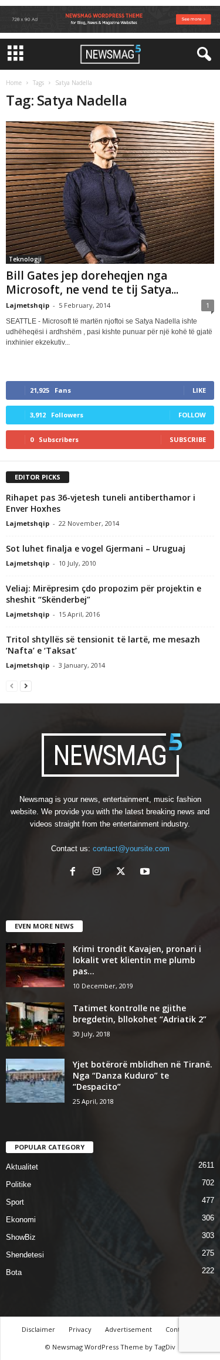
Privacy (80, 1329)
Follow (192, 414)
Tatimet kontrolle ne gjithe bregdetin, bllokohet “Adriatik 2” (140, 1013)
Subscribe (188, 439)
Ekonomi (21, 1219)
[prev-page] (12, 685)
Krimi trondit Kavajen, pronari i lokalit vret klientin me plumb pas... (137, 960)
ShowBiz (21, 1237)
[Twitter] (123, 872)
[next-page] (26, 685)
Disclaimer (38, 1329)
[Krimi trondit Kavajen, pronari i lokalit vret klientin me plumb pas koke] (35, 965)
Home (14, 83)
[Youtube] (146, 872)
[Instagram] (99, 872)
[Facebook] (75, 872)
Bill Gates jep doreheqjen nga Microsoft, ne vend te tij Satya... (92, 282)
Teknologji (25, 259)
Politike (18, 1184)
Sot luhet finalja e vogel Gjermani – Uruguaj (95, 548)
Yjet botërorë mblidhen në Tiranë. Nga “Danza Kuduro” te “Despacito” (142, 1075)
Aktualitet (22, 1166)
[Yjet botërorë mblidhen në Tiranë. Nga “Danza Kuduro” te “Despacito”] (35, 1081)
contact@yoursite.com (131, 848)
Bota (14, 1272)
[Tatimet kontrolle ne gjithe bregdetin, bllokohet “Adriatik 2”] (35, 1024)
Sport (15, 1202)
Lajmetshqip (27, 305)
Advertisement (128, 1329)
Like (199, 390)
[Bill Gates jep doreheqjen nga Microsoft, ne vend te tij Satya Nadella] (110, 192)
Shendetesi (25, 1254)
